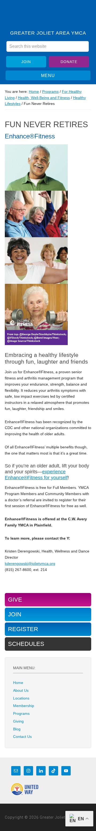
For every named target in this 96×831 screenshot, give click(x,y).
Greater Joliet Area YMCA (48, 17)
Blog (17, 729)
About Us (21, 690)
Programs (21, 713)
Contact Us (22, 736)
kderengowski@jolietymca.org (30, 563)
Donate (69, 62)
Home (18, 682)
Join (26, 62)
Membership (23, 706)
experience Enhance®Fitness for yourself (36, 474)
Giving (18, 721)
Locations (21, 698)
